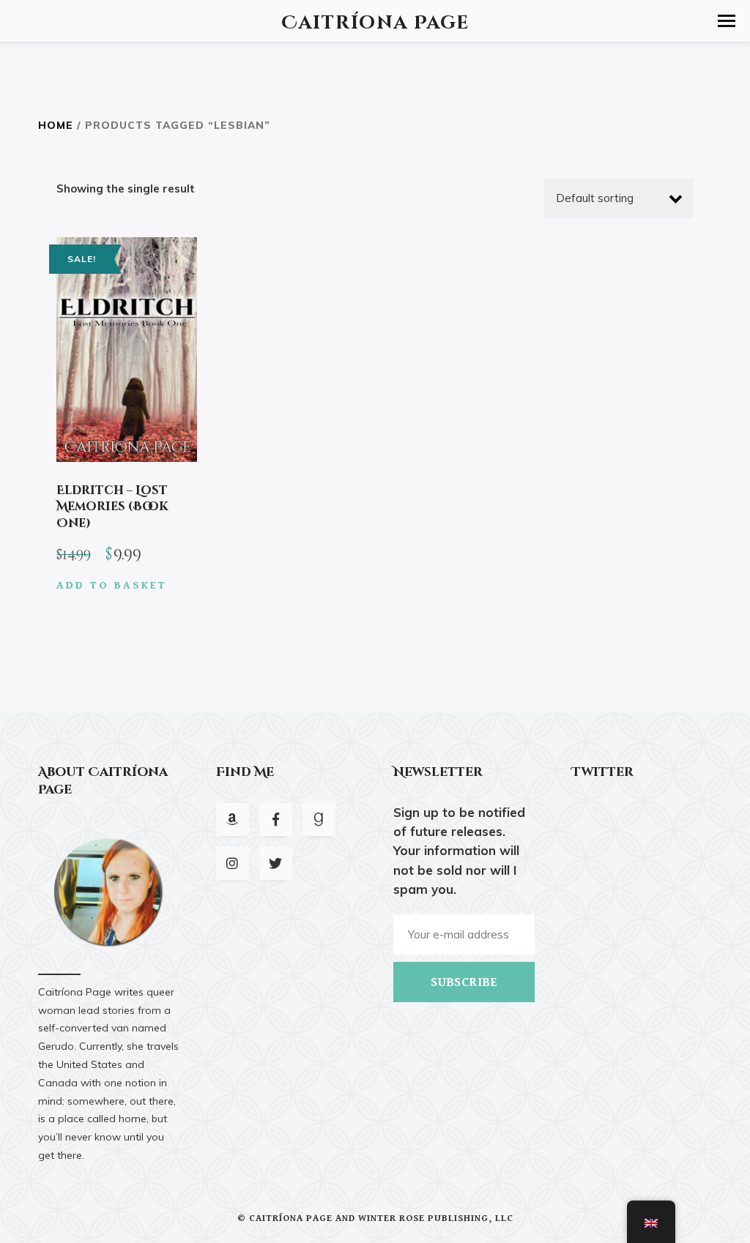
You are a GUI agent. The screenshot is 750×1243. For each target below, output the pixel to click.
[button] (726, 21)
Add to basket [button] (111, 585)
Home (55, 125)
